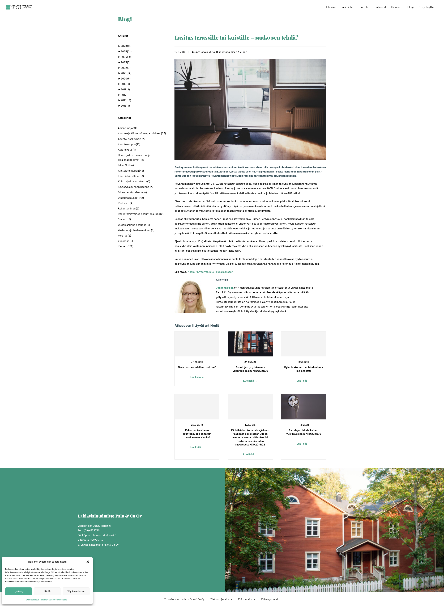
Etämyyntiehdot (270, 599)
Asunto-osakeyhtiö (203, 51)
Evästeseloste (32, 599)
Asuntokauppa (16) (129, 144)
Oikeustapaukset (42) (131, 197)
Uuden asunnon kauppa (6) (134, 224)
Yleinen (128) (125, 246)
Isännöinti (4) (126, 165)
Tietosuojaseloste (221, 599)
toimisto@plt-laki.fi (104, 535)
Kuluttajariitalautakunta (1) (134, 181)
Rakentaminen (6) (128, 208)
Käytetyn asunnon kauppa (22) (136, 186)
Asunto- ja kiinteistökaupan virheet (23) (142, 133)
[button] (87, 561)
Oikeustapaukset (226, 51)
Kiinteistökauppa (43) (131, 170)
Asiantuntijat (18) (128, 127)
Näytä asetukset (76, 591)
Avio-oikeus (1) (126, 149)
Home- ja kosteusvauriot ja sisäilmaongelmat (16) (134, 157)
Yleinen (242, 51)
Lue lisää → (197, 376)
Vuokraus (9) (125, 240)
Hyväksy (19, 591)
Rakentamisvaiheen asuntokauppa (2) (140, 213)
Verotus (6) (124, 235)
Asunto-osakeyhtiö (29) (132, 138)
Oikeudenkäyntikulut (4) (132, 192)
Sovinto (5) (124, 219)
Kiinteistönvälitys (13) (131, 176)
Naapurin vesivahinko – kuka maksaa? (210, 271)
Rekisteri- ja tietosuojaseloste (53, 599)
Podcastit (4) (125, 203)
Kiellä (47, 591)
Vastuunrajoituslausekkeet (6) (136, 230)
